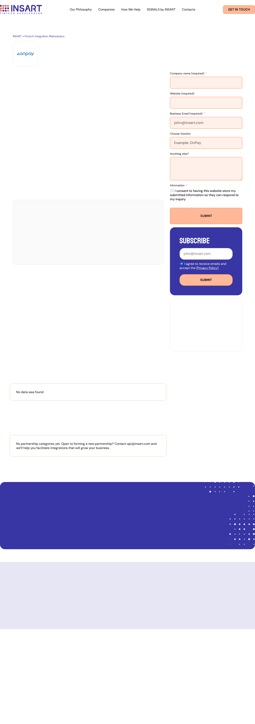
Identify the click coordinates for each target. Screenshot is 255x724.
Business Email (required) (186, 113)
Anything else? (179, 153)
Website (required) (182, 93)
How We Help (130, 9)
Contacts (188, 9)
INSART (17, 36)
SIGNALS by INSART (161, 9)
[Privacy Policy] (207, 268)
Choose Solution (180, 133)
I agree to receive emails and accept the (202, 266)
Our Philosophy (81, 9)
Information (177, 185)
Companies (106, 9)
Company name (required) (187, 73)
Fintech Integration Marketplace (45, 36)
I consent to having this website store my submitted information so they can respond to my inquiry (204, 195)
